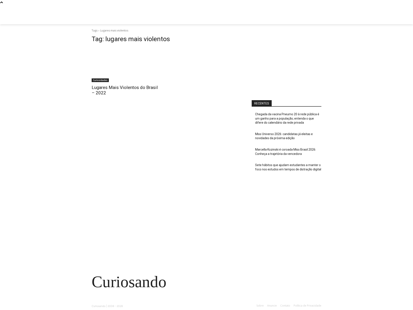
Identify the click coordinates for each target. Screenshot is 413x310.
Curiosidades (100, 80)
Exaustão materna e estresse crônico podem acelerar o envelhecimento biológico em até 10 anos (126, 232)
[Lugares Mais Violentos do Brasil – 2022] (126, 64)
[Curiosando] (126, 19)
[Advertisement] (286, 62)
